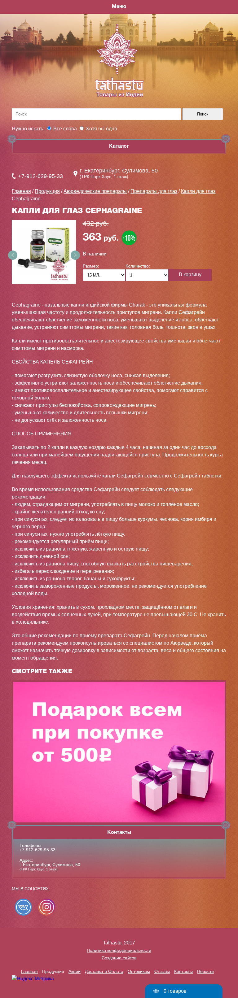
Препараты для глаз (153, 191)
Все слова (65, 128)
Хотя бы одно (101, 128)
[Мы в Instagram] (46, 907)
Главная (21, 191)
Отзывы (162, 971)
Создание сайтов (119, 957)
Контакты (183, 971)
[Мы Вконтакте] (23, 907)
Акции (74, 971)
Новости (205, 971)
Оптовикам (139, 971)
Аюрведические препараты (95, 191)
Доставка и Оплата (104, 971)
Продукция (47, 191)
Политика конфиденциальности (119, 950)
